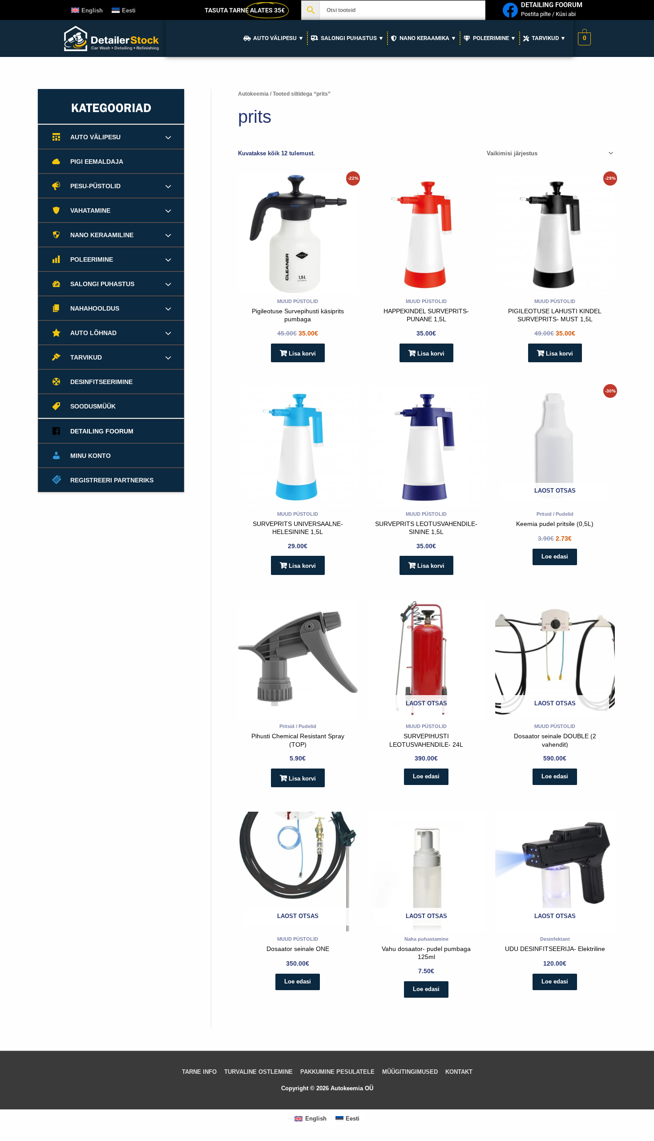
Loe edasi (554, 556)
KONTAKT (458, 1071)
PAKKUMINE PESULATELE (337, 1071)
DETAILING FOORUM (551, 5)
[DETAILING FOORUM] (510, 10)
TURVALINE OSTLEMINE (258, 1071)
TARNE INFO (199, 1071)
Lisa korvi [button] (302, 353)
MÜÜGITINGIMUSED (410, 1071)
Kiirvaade (298, 287)
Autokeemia (253, 94)
